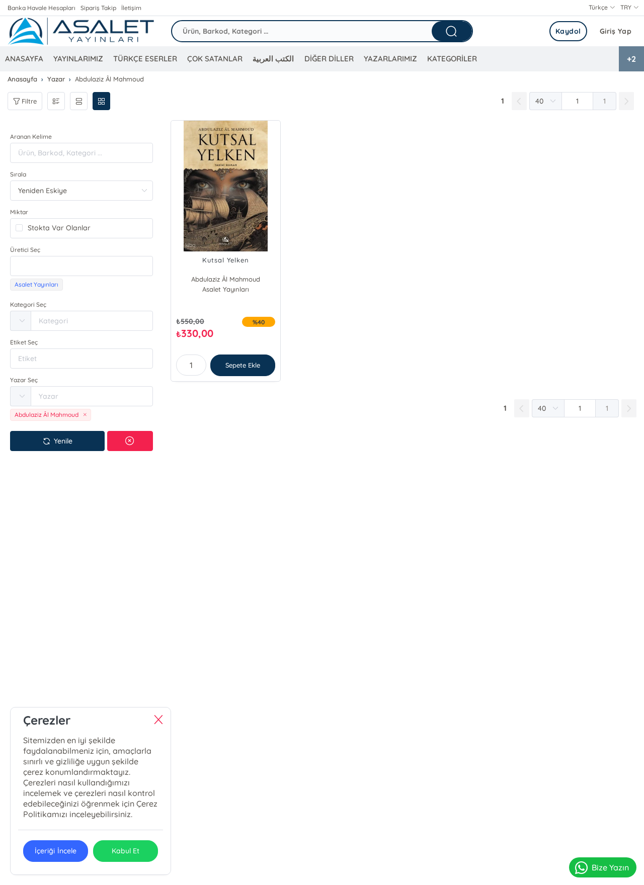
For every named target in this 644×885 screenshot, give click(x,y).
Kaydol (568, 31)
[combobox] (81, 266)
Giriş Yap (616, 31)
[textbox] (81, 266)
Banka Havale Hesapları (41, 8)
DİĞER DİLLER (329, 58)
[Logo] (80, 31)
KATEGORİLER (452, 58)
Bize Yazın (610, 867)
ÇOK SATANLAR (215, 58)
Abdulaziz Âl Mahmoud (225, 279)
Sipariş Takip (98, 8)
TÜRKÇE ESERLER (145, 58)
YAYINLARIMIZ (78, 58)
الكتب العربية (273, 58)
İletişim (131, 8)
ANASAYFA (24, 58)
